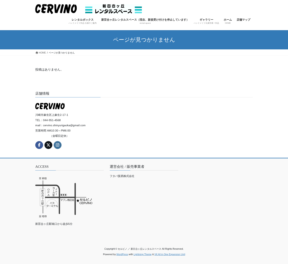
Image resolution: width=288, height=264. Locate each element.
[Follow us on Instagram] (58, 145)
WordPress (122, 254)
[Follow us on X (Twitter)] (48, 145)
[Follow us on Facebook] (39, 145)
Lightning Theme (143, 254)
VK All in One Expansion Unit (169, 254)
